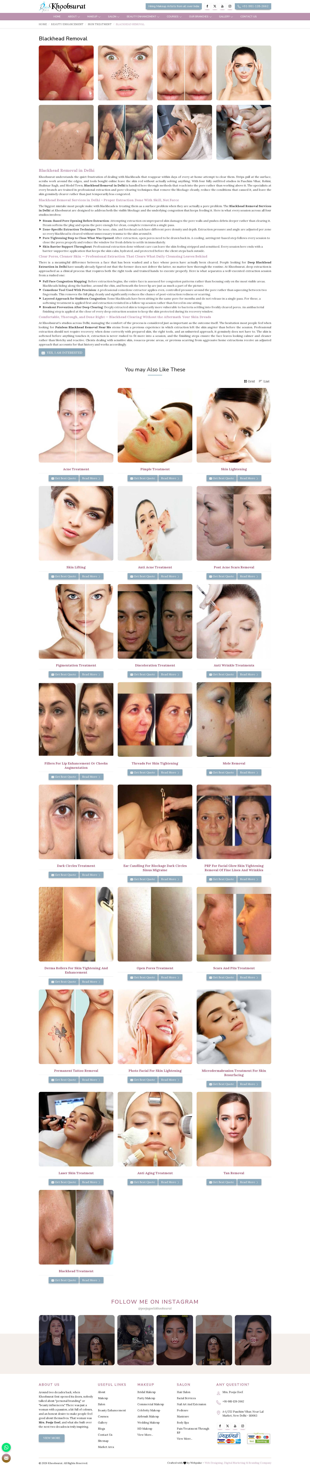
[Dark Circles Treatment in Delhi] (76, 822)
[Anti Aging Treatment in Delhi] (155, 1129)
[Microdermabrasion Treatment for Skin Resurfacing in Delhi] (234, 1026)
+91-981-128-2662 (255, 6)
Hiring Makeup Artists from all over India (173, 6)
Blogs (101, 1428)
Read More (90, 478)
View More (51, 1438)
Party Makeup (146, 1398)
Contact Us (248, 16)
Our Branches (198, 16)
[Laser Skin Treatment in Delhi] (76, 1129)
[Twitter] (215, 6)
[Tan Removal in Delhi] (234, 1129)
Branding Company (260, 1462)
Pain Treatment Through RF (193, 1430)
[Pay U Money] (258, 1438)
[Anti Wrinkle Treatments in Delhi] (234, 621)
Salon (112, 16)
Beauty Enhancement (141, 16)
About (72, 16)
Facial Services (186, 1398)
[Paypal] (229, 1438)
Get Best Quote (65, 478)
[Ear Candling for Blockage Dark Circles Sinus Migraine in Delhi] (155, 822)
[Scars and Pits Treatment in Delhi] (234, 924)
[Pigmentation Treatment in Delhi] (76, 621)
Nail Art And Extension (191, 1404)
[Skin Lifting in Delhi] (76, 523)
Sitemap (103, 1441)
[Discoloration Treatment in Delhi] (155, 621)
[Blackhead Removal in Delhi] (66, 73)
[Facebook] (207, 6)
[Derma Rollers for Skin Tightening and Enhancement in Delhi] (76, 924)
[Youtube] (222, 6)
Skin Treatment (100, 24)
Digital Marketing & (236, 1462)
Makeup (92, 16)
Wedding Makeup (148, 1422)
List (266, 381)
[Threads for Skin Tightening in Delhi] (155, 719)
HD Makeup (144, 1428)
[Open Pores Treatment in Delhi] (155, 924)
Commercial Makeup (150, 1404)
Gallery (224, 16)
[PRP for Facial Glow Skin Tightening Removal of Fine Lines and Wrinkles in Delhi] (234, 822)
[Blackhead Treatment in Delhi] (76, 1227)
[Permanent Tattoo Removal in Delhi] (76, 1026)
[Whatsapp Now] (6, 1447)
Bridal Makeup (146, 1392)
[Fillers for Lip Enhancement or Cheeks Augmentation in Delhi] (76, 719)
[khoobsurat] (76, 7)
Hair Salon (183, 1392)
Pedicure (182, 1410)
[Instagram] (230, 6)
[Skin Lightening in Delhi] (234, 425)
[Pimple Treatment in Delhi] (155, 425)
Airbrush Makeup (148, 1416)
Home (57, 16)
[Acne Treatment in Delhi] (76, 425)
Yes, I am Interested (64, 353)
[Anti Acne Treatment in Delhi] (155, 523)
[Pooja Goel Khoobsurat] (57, 1340)
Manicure (183, 1416)
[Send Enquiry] (6, 1458)
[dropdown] (78, 16)
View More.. (145, 1434)
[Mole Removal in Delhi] (234, 719)
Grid (251, 381)
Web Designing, (214, 1462)
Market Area (106, 1447)
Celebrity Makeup (148, 1410)
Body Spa (183, 1422)
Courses (173, 16)
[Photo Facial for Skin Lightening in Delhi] (155, 1026)
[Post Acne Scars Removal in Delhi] (234, 523)
